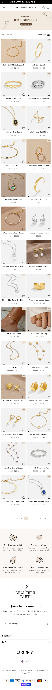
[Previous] (2, 2)
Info (4, 642)
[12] (13, 51)
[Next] (48, 2)
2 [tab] (4, 95)
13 (40, 518)
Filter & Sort (41, 35)
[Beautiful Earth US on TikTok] (31, 652)
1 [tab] (3, 95)
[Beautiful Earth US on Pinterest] (27, 652)
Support (6, 636)
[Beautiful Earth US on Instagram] (18, 652)
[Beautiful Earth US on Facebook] (23, 652)
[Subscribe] (47, 623)
